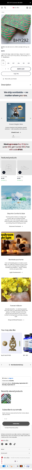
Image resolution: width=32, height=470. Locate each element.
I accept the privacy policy (11, 427)
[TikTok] (14, 444)
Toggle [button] (30, 84)
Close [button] (30, 2)
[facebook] (10, 444)
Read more (6, 57)
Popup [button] (6, 180)
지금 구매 (16, 74)
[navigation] (8, 41)
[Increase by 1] (8, 69)
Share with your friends (11, 79)
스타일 (2, 60)
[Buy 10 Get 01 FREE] (11, 343)
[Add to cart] (3, 172)
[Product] (8, 167)
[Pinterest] (2, 444)
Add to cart (20, 69)
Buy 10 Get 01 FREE (6, 355)
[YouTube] (6, 444)
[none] (1, 364)
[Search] (5, 7)
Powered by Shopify (25, 458)
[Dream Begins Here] (16, 113)
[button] (1, 118)
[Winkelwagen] (30, 7)
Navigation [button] (2, 7)
